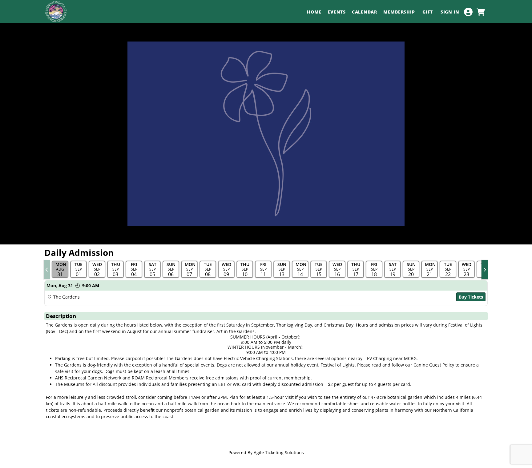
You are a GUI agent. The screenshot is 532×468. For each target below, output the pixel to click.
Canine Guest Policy (433, 365)
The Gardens (66, 297)
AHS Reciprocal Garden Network (88, 378)
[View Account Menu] (468, 12)
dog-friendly (100, 365)
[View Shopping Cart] (480, 12)
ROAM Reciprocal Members (160, 378)
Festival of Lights (465, 325)
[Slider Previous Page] (47, 269)
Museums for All (81, 384)
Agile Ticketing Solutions (279, 452)
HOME (314, 12)
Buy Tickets (471, 297)
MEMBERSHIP (399, 12)
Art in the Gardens (235, 331)
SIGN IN (450, 12)
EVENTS (337, 12)
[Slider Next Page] (485, 269)
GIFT (428, 12)
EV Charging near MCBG (392, 358)
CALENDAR (364, 12)
